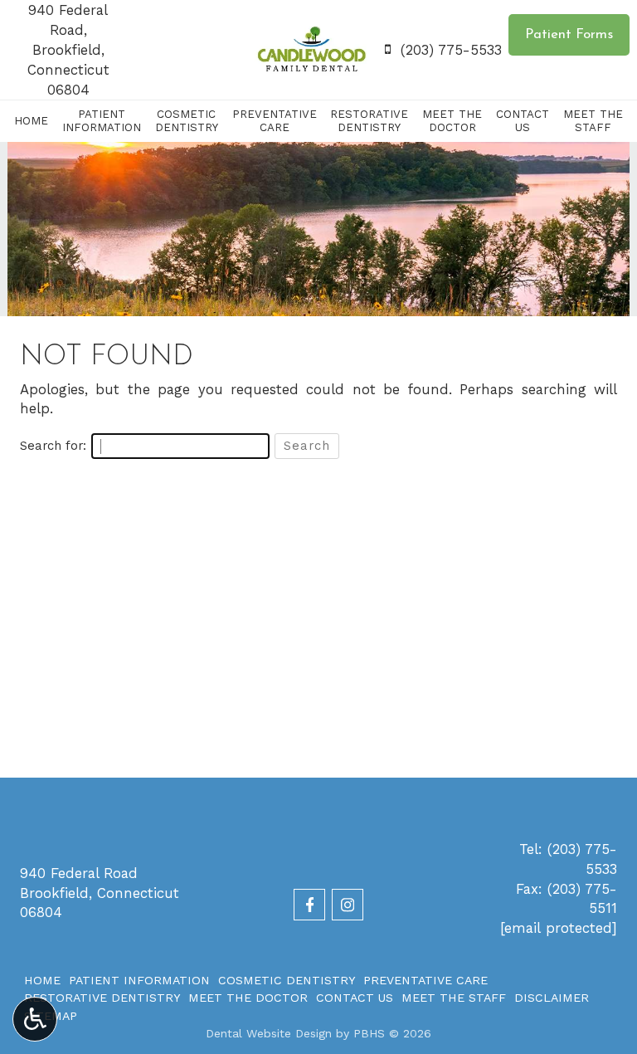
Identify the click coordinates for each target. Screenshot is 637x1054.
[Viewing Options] (34, 1019)
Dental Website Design (269, 1033)
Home (31, 121)
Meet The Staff (453, 997)
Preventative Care (425, 980)
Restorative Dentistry (102, 997)
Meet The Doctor (248, 997)
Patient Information (139, 980)
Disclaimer (551, 997)
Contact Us (354, 997)
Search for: (53, 445)
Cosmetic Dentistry (286, 980)
